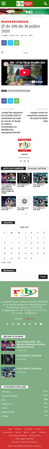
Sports (26, 432)
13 (5, 248)
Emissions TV (6, 404)
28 (12, 258)
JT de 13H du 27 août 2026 (38, 185)
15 (19, 248)
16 (26, 248)
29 (19, 258)
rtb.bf (5, 35)
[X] (10, 43)
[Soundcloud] (25, 323)
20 (5, 253)
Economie (28, 429)
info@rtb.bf (29, 318)
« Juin (3, 262)
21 (12, 253)
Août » (9, 262)
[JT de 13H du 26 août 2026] (40, 201)
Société (4, 408)
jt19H (18, 91)
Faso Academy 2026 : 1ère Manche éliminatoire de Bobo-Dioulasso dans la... (31, 344)
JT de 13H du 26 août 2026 (38, 209)
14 (12, 248)
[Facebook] (4, 43)
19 (44, 248)
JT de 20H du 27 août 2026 (23, 185)
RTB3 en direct (35, 435)
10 (31, 243)
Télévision (12, 17)
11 (38, 243)
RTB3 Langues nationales (24, 439)
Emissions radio (7, 412)
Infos (3, 400)
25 (38, 253)
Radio (34, 432)
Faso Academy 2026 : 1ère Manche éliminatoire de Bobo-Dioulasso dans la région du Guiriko (8, 189)
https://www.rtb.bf (24, 157)
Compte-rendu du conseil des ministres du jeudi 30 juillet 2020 (37, 116)
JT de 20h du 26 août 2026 (6, 209)
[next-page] (26, 214)
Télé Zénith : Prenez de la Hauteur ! (24, 442)
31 (31, 258)
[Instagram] (25, 161)
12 (44, 243)
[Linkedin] (19, 323)
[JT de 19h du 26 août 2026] (24, 201)
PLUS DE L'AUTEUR (37, 168)
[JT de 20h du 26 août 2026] (8, 201)
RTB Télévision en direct (18, 435)
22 (19, 253)
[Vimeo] (36, 323)
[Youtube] (41, 323)
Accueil (3, 17)
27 (5, 258)
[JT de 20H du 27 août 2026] (24, 178)
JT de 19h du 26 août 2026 (22, 209)
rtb (23, 91)
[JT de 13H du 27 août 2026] (40, 178)
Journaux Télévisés (25, 17)
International (7, 432)
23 (26, 253)
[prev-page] (23, 214)
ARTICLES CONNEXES (13, 168)
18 (38, 248)
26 (44, 253)
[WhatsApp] (16, 43)
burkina (11, 91)
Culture (18, 432)
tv (28, 91)
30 (26, 258)
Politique (5, 416)
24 (31, 253)
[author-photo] (24, 145)
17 (31, 248)
